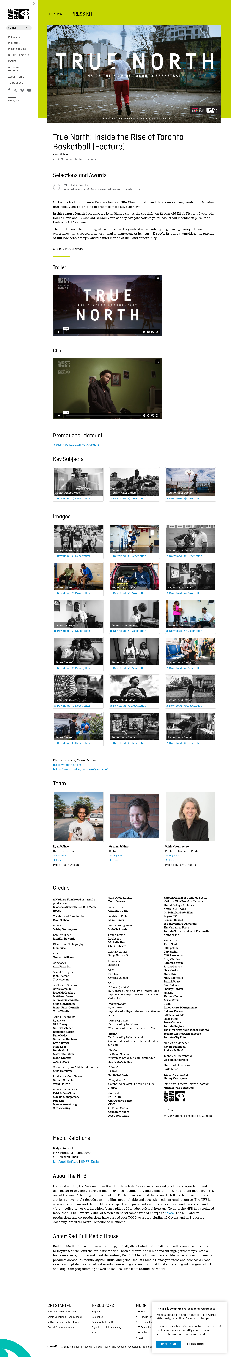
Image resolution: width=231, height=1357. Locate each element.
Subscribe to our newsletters (62, 1311)
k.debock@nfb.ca (65, 1161)
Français (13, 101)
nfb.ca (169, 1213)
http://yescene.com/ (67, 765)
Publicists (14, 43)
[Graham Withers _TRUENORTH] (134, 816)
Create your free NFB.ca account (64, 1317)
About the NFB (16, 77)
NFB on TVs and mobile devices (64, 1322)
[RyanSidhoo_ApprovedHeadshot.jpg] (78, 816)
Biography (59, 855)
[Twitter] (15, 90)
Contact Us (97, 1317)
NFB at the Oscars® (14, 69)
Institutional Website (115, 1347)
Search (12, 28)
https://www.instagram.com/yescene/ (80, 769)
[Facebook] (9, 90)
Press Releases (17, 49)
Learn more (196, 1344)
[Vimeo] (22, 90)
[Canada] (52, 1347)
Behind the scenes (18, 55)
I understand (169, 1344)
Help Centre (98, 1311)
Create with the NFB (102, 1322)
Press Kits (14, 37)
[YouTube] (29, 90)
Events (12, 61)
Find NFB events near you (61, 1327)
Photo (57, 860)
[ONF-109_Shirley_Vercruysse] (190, 816)
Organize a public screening (106, 1327)
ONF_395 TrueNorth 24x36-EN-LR (76, 445)
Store (94, 1332)
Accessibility (134, 1347)
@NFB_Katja (90, 1161)
